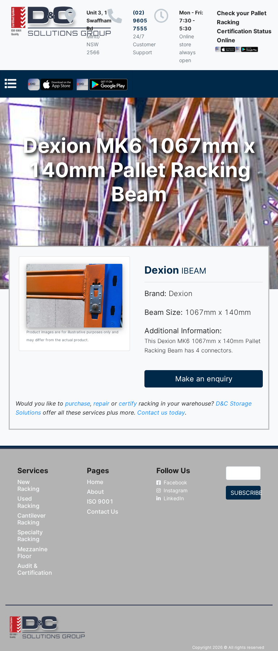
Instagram (175, 490)
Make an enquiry (203, 378)
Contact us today (161, 412)
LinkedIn (173, 498)
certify (128, 403)
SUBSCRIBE (246, 492)
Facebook (174, 482)
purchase (77, 403)
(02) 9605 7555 (140, 20)
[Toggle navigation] (66, 84)
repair (101, 403)
